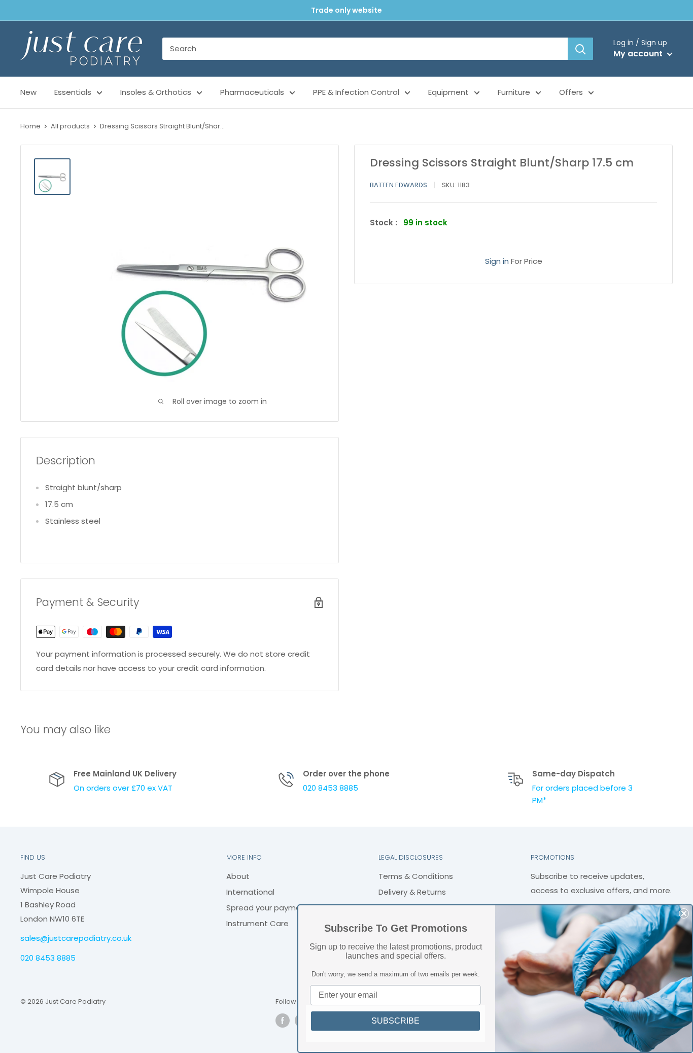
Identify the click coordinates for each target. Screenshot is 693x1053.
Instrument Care (257, 923)
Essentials (72, 92)
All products (70, 126)
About (238, 876)
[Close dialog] (684, 913)
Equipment (448, 92)
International (250, 892)
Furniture (514, 92)
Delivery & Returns (412, 892)
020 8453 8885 (330, 788)
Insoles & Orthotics (155, 92)
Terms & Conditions (415, 876)
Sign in (497, 261)
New (28, 92)
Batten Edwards (398, 185)
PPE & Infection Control (356, 92)
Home (30, 126)
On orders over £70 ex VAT (123, 788)
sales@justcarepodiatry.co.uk (75, 938)
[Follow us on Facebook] (282, 1020)
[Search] (580, 49)
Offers (571, 92)
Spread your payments (269, 907)
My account (639, 53)
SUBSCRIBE (395, 1020)
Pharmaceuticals (252, 92)
